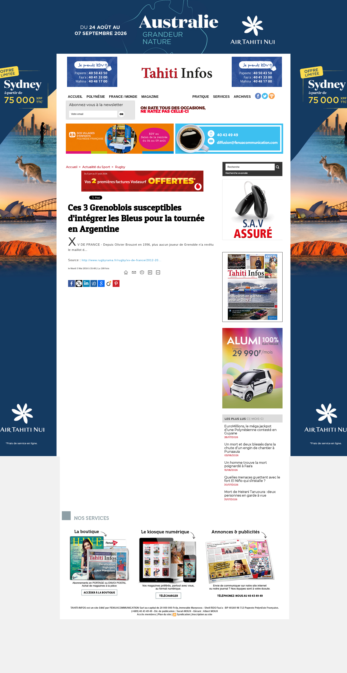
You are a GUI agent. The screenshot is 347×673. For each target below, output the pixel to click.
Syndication (183, 614)
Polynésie (96, 96)
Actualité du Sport (96, 167)
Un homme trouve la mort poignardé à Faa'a (245, 464)
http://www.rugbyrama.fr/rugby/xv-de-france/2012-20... (121, 260)
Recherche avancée (237, 172)
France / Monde (123, 96)
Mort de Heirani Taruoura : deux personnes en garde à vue (250, 493)
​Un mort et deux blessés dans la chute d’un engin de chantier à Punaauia (250, 447)
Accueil (75, 96)
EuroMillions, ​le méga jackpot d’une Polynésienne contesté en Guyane (250, 429)
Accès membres (146, 614)
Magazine (150, 96)
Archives (242, 96)
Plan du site (164, 614)
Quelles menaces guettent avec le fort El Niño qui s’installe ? (252, 479)
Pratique (200, 96)
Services (221, 96)
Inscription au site (202, 614)
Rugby (120, 167)
